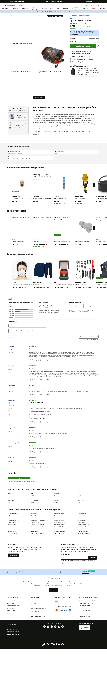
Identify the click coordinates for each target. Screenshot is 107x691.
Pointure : (73, 38)
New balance (81, 495)
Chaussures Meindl (59, 531)
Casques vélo (34, 531)
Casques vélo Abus (83, 531)
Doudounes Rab (82, 518)
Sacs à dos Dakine (59, 533)
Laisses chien (81, 522)
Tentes (9, 526)
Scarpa (56, 498)
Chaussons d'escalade (37, 526)
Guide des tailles (94, 38)
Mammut (56, 502)
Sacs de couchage (13, 533)
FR (92, 5)
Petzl (79, 502)
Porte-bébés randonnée (37, 533)
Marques (85, 8)
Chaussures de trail (36, 522)
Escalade (44, 8)
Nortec (72, 18)
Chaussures (15, 8)
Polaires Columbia (59, 526)
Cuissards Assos (82, 513)
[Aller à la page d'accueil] (71, 15)
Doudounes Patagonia (84, 533)
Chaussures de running (37, 524)
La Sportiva (11, 500)
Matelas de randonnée (14, 529)
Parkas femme (12, 515)
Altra (32, 493)
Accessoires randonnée (83, 15)
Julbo (79, 493)
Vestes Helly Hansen (59, 524)
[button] (24, 28)
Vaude (56, 500)
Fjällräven (56, 493)
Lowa (9, 502)
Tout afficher (38, 97)
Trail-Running (34, 8)
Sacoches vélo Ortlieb (83, 524)
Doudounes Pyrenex (59, 522)
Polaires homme (12, 524)
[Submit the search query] (87, 6)
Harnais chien (81, 520)
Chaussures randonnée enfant (39, 529)
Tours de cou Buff (82, 529)
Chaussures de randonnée (38, 520)
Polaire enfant (58, 515)
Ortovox (10, 495)
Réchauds (34, 513)
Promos (94, 8)
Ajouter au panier (83, 46)
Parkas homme (12, 522)
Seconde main (76, 8)
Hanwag (80, 498)
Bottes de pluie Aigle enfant (61, 518)
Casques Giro (81, 515)
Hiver (58, 8)
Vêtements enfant (59, 513)
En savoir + (36, 134)
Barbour (33, 502)
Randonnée (25, 8)
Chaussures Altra (82, 526)
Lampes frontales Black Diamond (63, 529)
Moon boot (34, 498)
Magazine (102, 8)
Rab (9, 498)
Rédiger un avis (86, 23)
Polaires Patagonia (59, 520)
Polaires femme (12, 518)
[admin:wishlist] (98, 46)
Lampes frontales (12, 531)
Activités (65, 8)
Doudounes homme (13, 520)
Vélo (51, 8)
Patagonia (10, 493)
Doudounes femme (13, 513)
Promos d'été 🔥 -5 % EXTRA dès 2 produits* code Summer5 (53, 12)
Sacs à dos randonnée (37, 515)
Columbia (57, 495)
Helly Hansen (34, 500)
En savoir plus (74, 34)
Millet (32, 495)
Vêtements (5, 8)
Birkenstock (81, 500)
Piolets (32, 518)
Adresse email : (65, 554)
